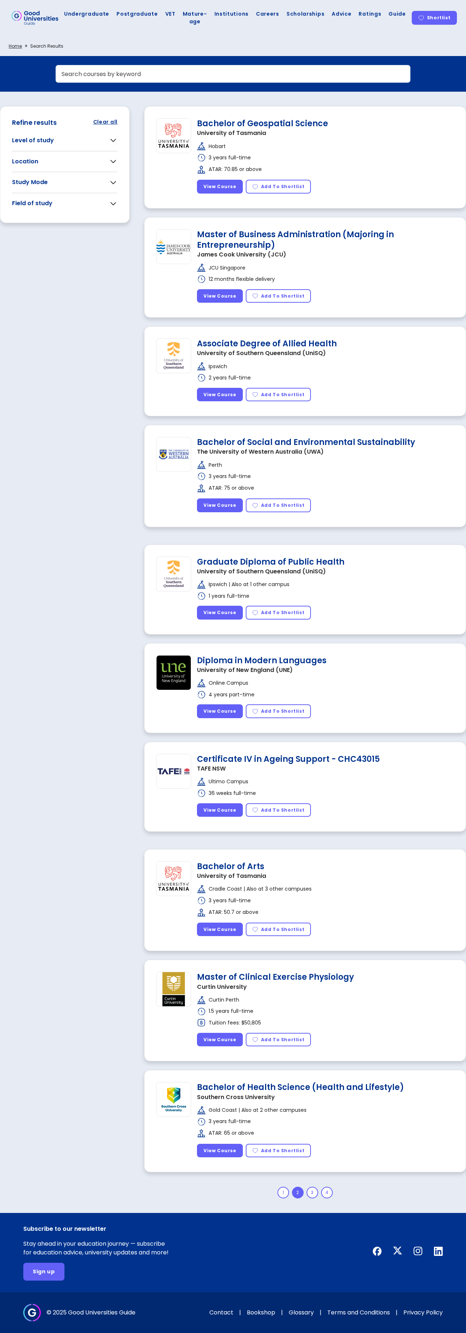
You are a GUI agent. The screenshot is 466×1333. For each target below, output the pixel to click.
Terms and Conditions (358, 1312)
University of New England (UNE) (245, 670)
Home (15, 46)
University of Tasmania (231, 133)
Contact (221, 1312)
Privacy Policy (423, 1312)
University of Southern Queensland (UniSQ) (261, 353)
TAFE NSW (211, 768)
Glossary (301, 1312)
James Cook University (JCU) (241, 254)
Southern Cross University (236, 1097)
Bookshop (261, 1312)
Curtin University (222, 987)
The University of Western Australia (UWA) (260, 451)
